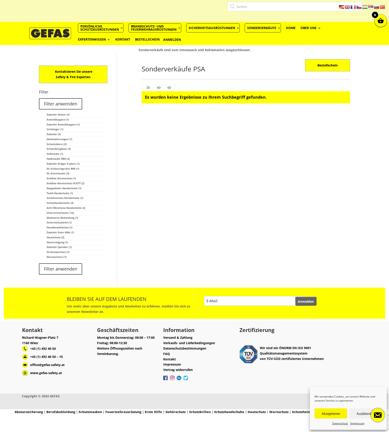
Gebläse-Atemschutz (61, 178)
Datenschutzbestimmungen (184, 348)
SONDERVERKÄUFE (261, 28)
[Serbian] (371, 7)
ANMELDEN (172, 39)
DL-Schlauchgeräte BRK (63, 168)
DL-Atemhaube (58, 173)
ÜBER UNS (309, 28)
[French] (353, 7)
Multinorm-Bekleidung (62, 217)
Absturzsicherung (29, 412)
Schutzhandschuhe (60, 203)
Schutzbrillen (200, 412)
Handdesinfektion (59, 227)
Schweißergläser (59, 148)
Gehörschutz (175, 412)
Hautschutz (55, 237)
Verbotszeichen (58, 252)
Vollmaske (55, 153)
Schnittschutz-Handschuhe (65, 198)
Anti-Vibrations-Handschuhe (66, 207)
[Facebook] (165, 380)
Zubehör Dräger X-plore (63, 163)
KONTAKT (122, 39)
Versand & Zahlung (177, 337)
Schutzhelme (302, 412)
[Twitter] (185, 380)
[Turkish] (383, 7)
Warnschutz (279, 412)
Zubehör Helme (58, 114)
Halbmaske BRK (58, 158)
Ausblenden (366, 413)
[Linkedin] (179, 380)
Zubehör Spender (59, 247)
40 (159, 87)
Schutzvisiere (57, 144)
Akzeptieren (331, 413)
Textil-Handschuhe (60, 193)
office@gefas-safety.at (47, 365)
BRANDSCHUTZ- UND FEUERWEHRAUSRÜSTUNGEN (153, 28)
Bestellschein (327, 65)
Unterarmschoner (60, 212)
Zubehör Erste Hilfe (60, 232)
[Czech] (359, 7)
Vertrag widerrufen (178, 370)
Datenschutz (340, 423)
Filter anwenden (60, 104)
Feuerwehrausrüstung (123, 412)
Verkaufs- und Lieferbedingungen (189, 343)
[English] (348, 7)
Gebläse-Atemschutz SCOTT (65, 183)
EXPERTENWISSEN (92, 39)
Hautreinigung (57, 242)
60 (169, 87)
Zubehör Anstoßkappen (63, 124)
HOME (291, 28)
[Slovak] (377, 7)
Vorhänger (55, 129)
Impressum (357, 423)
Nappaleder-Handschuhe (64, 188)
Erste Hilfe (153, 412)
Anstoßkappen (58, 119)
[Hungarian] (365, 7)
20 (148, 87)
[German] (342, 7)
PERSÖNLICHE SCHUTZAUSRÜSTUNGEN (99, 28)
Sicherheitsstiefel (59, 222)
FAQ (166, 354)
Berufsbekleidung (60, 412)
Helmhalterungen (59, 139)
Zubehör (54, 134)
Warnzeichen (57, 257)
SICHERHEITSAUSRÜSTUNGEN (212, 28)
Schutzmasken (90, 412)
